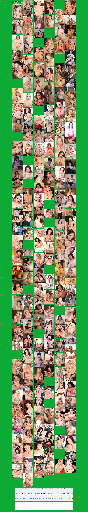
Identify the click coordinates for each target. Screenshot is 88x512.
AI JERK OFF (17, 4)
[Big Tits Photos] (17, 2)
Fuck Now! (21, 4)
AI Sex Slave (14, 4)
